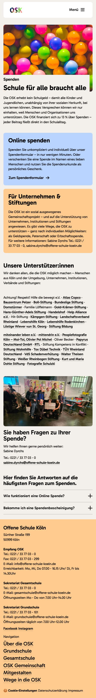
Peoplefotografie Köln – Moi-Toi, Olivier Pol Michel (45, 337)
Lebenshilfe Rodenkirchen (65, 322)
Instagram (25, 628)
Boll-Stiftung (42, 302)
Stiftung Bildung (61, 326)
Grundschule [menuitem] (17, 651)
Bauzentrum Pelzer (17, 302)
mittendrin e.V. (49, 335)
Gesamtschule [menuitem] (19, 658)
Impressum (75, 691)
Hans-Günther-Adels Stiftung (24, 312)
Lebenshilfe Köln (32, 322)
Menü (73, 9)
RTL (37, 344)
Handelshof (57, 312)
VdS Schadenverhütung (41, 354)
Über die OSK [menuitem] (18, 644)
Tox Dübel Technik (47, 349)
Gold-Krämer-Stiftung (70, 307)
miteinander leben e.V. (19, 335)
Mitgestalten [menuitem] (17, 673)
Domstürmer (12, 307)
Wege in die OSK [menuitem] (22, 680)
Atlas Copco (71, 297)
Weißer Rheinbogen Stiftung (38, 359)
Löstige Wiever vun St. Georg (25, 326)
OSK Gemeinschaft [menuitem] (24, 665)
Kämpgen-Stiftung (44, 317)
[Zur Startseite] (16, 10)
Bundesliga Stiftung (69, 302)
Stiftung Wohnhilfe (17, 349)
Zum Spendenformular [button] (26, 177)
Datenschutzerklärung (52, 691)
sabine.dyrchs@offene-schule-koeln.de (31, 463)
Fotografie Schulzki (41, 364)
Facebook (10, 628)
